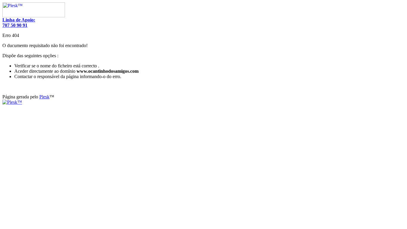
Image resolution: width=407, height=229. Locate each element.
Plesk (44, 96)
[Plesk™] (33, 15)
